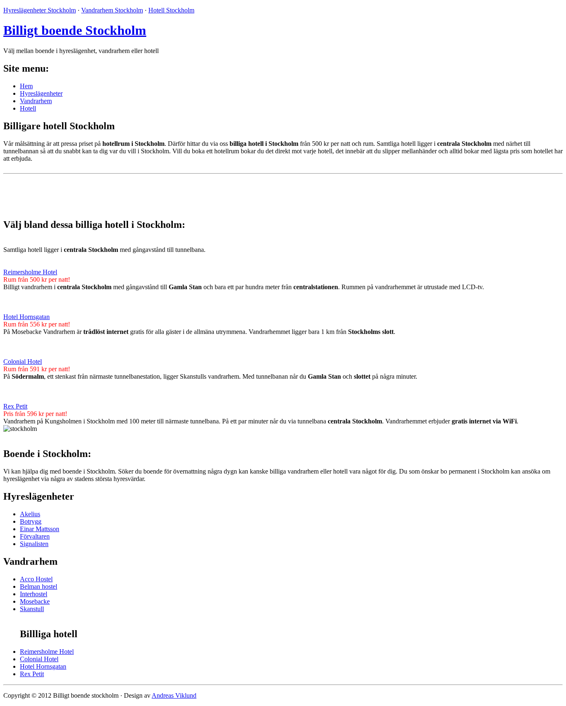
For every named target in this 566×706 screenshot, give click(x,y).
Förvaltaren (35, 536)
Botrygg (30, 521)
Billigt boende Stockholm (74, 30)
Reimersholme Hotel (30, 272)
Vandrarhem (36, 100)
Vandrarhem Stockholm (112, 10)
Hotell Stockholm (171, 10)
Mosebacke (35, 601)
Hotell (28, 108)
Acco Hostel (36, 579)
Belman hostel (38, 586)
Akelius (30, 513)
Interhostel (33, 593)
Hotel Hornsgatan (26, 316)
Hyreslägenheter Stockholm (39, 10)
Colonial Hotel (22, 361)
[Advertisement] (100, 189)
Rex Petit (15, 406)
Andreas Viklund (174, 695)
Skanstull (32, 608)
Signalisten (34, 543)
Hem (26, 85)
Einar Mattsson (39, 528)
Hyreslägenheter (41, 93)
